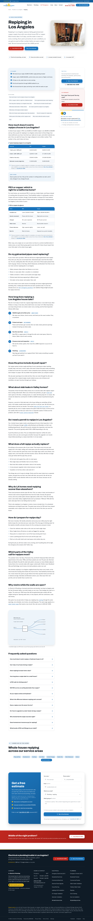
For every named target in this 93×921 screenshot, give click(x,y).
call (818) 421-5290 (21, 168)
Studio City (60, 757)
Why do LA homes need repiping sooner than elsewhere (22, 113)
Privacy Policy (38, 918)
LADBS (26, 425)
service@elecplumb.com (39, 882)
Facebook (73, 918)
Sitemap (52, 918)
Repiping (72, 890)
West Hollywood (69, 757)
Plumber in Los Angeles (17, 9)
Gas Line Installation (74, 897)
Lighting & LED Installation (58, 890)
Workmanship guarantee (17, 885)
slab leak (49, 392)
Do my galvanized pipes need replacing (44, 100)
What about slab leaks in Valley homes (18, 106)
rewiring (41, 600)
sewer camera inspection (27, 412)
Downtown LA (26, 757)
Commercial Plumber (75, 880)
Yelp (84, 918)
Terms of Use (46, 918)
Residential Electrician (57, 877)
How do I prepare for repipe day (44, 113)
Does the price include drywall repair (42, 103)
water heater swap (13, 604)
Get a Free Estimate (83, 5)
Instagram (79, 918)
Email (47, 783)
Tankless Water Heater (75, 887)
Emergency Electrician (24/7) (58, 873)
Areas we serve (11, 907)
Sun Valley (41, 757)
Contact (61, 5)
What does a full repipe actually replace (18, 110)
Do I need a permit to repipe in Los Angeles (39, 106)
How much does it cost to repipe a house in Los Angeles (21, 97)
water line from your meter (41, 406)
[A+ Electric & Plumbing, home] (9, 5)
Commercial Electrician (57, 880)
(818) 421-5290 (70, 5)
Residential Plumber (74, 877)
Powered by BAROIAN (28, 918)
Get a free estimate (48, 167)
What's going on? (49, 798)
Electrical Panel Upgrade (57, 883)
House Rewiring (55, 887)
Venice (77, 757)
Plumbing (36, 5)
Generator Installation (57, 897)
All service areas (46, 760)
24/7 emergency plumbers (26, 287)
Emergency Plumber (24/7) (76, 873)
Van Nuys (34, 757)
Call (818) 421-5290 (17, 48)
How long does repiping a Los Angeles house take (20, 103)
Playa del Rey (17, 757)
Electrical (29, 5)
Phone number (67, 776)
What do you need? (48, 791)
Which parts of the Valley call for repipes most (19, 116)
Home (9, 9)
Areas (51, 5)
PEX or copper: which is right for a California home (20, 100)
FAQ (10, 119)
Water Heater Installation (76, 883)
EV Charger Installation (57, 893)
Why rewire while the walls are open (41, 116)
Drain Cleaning (73, 893)
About (55, 5)
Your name (47, 776)
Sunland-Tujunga (51, 757)
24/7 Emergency (44, 5)
